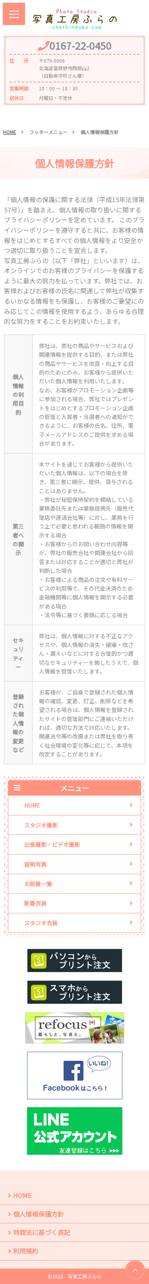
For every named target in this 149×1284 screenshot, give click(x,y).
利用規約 (26, 1250)
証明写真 (35, 864)
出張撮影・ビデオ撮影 (52, 844)
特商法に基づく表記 (41, 1232)
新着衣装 (35, 903)
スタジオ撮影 (41, 825)
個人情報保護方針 (38, 1214)
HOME (9, 131)
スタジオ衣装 (41, 923)
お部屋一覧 (38, 884)
